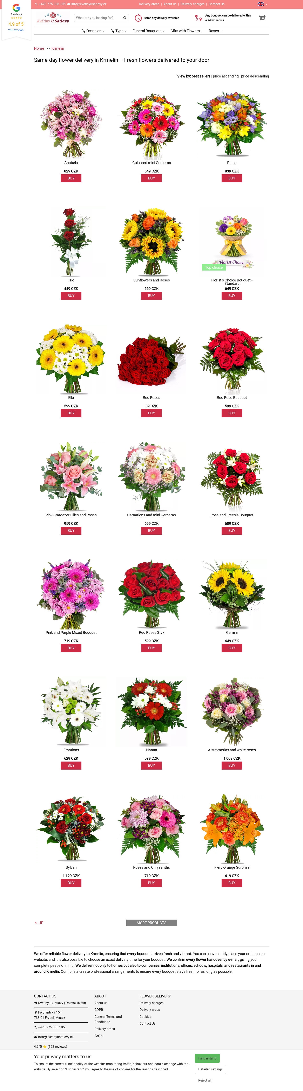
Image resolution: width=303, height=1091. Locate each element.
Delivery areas (149, 4)
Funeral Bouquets (147, 31)
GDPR (98, 1010)
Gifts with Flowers (185, 31)
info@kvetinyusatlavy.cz (88, 4)
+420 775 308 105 (52, 4)
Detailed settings (210, 1069)
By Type (117, 31)
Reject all (204, 1080)
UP (40, 923)
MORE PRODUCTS (152, 923)
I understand (207, 1058)
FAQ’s (98, 1036)
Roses (214, 31)
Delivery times (104, 1029)
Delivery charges (192, 4)
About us (169, 4)
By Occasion (91, 31)
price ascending (226, 76)
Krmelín (58, 48)
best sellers (201, 76)
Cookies (145, 1017)
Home (39, 48)
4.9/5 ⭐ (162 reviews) (50, 1047)
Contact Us (216, 4)
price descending (255, 76)
